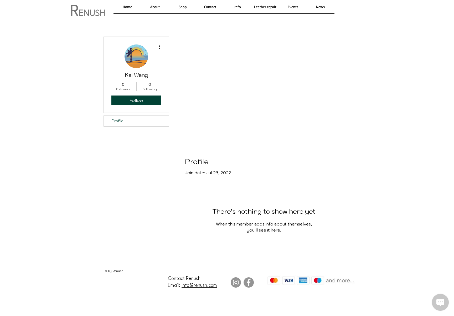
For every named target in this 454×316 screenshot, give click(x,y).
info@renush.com (199, 285)
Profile (117, 121)
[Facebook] (249, 282)
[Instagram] (236, 282)
